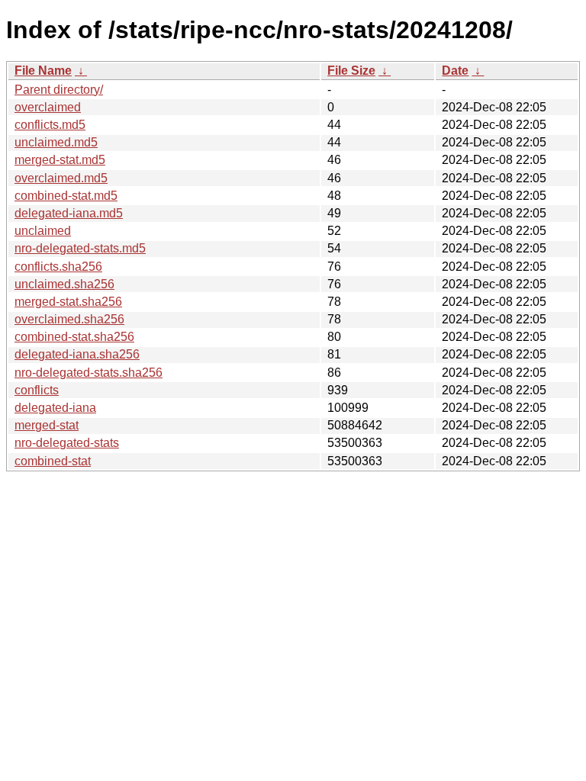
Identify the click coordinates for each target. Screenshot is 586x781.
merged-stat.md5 (59, 159)
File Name (43, 70)
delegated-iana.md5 (68, 213)
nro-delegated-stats (66, 442)
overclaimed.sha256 (69, 319)
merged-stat (46, 425)
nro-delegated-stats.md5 (80, 248)
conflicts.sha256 (58, 266)
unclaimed (42, 230)
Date (455, 70)
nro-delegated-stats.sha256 (88, 372)
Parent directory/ (58, 89)
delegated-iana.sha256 (77, 354)
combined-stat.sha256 (74, 336)
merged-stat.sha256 (68, 301)
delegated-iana (55, 407)
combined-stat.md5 (66, 195)
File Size (351, 70)
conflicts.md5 (49, 124)
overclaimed (47, 107)
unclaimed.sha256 (64, 284)
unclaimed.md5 (56, 142)
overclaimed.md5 (61, 178)
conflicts (36, 390)
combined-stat (52, 461)
